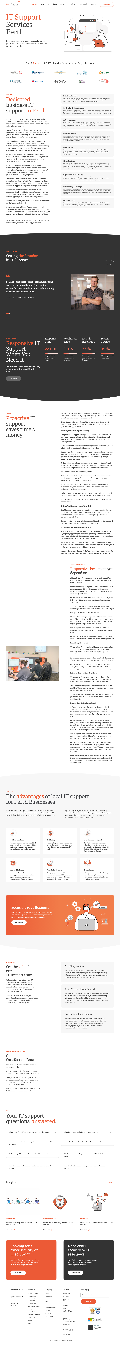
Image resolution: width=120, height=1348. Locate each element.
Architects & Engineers (34, 1314)
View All (111, 1182)
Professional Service (33, 1293)
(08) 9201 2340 (66, 1315)
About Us (48, 1293)
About (54, 4)
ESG (47, 1302)
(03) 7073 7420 (66, 1334)
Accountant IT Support (34, 1306)
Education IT (31, 1326)
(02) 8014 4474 (66, 1324)
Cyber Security (49, 1219)
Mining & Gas (31, 1309)
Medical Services (32, 1311)
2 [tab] (9, 313)
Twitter (67, 1296)
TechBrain (58, 1340)
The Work (83, 4)
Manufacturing (32, 1296)
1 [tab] (7, 313)
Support (94, 4)
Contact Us (48, 1313)
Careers (63, 4)
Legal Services (31, 1317)
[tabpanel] (60, 292)
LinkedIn (67, 1300)
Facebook (67, 1293)
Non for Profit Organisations (31, 1300)
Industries (44, 4)
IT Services (10, 1219)
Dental (29, 1323)
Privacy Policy (49, 1316)
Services (33, 4)
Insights (73, 4)
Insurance (30, 1320)
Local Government (32, 1303)
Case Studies (49, 1296)
